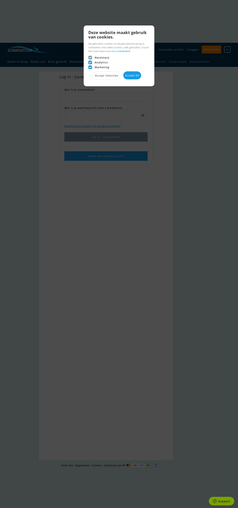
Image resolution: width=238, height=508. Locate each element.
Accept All (132, 75)
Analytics (101, 62)
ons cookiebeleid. (121, 51)
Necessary (102, 57)
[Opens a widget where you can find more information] (221, 501)
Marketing (102, 67)
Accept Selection (106, 75)
